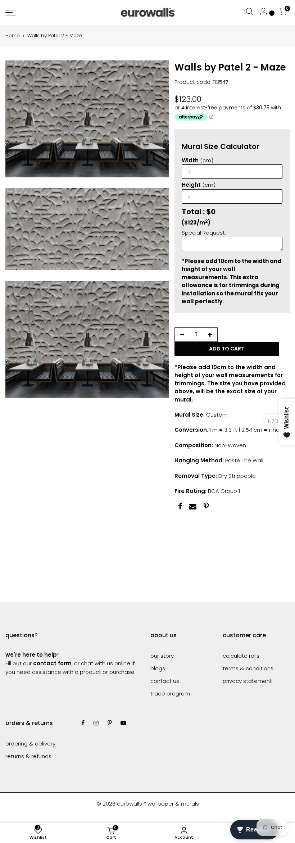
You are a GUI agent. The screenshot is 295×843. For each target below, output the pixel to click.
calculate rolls (241, 656)
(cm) (197, 160)
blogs (157, 668)
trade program (170, 693)
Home (12, 35)
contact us (164, 681)
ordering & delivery (30, 743)
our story (162, 656)
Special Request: (204, 232)
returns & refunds (28, 756)
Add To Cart (226, 348)
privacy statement (247, 681)
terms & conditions (248, 668)
